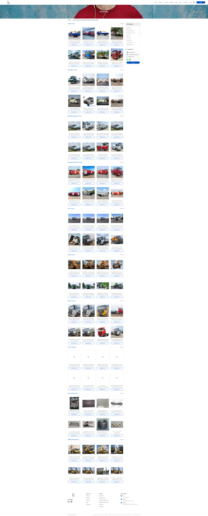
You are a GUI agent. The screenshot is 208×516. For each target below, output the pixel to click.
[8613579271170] (69, 501)
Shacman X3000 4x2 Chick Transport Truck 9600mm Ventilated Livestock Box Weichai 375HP (74, 227)
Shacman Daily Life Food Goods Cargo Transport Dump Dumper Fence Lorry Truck (74, 366)
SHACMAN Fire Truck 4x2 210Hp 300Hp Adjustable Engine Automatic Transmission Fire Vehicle (117, 181)
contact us (185, 2)
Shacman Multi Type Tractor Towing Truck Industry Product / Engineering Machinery (74, 340)
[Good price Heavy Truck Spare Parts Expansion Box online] (117, 424)
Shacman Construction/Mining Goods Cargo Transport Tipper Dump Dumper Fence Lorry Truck (88, 387)
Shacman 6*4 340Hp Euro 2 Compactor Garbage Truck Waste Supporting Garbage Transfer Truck (74, 109)
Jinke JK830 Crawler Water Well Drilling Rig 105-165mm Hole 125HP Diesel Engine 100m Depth (103, 458)
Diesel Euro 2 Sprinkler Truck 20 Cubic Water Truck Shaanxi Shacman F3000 (88, 109)
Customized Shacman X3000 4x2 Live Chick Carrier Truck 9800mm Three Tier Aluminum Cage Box (88, 227)
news (180, 2)
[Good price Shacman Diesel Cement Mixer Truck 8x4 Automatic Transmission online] (88, 147)
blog (176, 2)
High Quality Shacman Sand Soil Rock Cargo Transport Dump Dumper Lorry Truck (88, 366)
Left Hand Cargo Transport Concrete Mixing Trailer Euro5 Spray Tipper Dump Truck (103, 156)
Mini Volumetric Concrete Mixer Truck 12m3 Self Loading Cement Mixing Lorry (74, 134)
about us (160, 2)
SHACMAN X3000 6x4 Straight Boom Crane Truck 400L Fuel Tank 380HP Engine (74, 63)
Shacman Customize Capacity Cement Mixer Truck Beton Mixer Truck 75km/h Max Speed (88, 134)
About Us (88, 495)
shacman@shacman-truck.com (134, 54)
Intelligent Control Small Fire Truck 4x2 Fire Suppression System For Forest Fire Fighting (88, 181)
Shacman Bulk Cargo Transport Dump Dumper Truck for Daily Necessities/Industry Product (102, 366)
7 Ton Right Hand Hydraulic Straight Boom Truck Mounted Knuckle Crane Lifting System (74, 42)
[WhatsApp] (127, 60)
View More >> (122, 23)
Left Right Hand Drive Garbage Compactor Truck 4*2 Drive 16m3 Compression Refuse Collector (102, 88)
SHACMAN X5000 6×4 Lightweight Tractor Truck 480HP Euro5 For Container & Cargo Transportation (88, 248)
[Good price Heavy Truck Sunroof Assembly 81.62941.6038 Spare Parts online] (88, 403)
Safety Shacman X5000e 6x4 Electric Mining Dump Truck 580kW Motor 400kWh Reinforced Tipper (89, 294)
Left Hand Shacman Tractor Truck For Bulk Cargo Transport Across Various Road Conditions (117, 319)
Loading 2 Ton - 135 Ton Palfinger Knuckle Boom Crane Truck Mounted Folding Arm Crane (117, 63)
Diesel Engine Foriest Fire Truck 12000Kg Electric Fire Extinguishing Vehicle (74, 181)
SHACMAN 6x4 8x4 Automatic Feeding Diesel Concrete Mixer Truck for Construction (102, 63)
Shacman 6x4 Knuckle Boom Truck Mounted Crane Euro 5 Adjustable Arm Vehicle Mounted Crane (89, 63)
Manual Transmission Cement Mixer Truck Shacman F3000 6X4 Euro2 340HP (117, 134)
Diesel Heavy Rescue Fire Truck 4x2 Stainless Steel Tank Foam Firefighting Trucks (74, 202)
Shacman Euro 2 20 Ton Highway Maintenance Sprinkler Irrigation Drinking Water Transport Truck (74, 88)
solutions (171, 2)
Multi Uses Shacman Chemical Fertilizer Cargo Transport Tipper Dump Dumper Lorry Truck (74, 387)
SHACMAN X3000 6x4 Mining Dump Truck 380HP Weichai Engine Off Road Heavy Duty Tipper (74, 273)
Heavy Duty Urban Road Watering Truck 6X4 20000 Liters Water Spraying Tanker (117, 109)
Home (156, 2)
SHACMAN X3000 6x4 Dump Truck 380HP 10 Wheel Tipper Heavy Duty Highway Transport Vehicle (117, 273)
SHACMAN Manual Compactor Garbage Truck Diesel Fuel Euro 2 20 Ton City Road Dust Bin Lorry (88, 88)
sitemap (74, 514)
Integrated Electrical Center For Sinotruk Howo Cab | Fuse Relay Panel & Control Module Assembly (88, 433)
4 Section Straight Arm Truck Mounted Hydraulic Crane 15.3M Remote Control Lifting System (102, 42)
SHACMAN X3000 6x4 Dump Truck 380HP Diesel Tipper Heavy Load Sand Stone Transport (103, 273)
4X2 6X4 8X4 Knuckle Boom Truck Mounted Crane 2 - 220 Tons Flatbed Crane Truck (88, 42)
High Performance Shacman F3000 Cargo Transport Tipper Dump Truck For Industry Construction (117, 387)
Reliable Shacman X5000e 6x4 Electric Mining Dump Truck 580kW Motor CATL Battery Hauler (103, 294)
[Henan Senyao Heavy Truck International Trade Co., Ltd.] (9, 2)
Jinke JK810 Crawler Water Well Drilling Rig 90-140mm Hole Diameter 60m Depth (74, 479)
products (166, 2)
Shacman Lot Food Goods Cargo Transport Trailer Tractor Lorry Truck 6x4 (102, 319)
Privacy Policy (70, 514)
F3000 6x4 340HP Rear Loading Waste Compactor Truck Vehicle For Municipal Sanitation (102, 109)
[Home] (74, 496)
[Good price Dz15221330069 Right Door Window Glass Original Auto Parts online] (103, 403)
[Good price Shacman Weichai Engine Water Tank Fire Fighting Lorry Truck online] (117, 193)
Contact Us (88, 504)
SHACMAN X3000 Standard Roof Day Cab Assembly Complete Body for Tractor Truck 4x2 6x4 (74, 412)
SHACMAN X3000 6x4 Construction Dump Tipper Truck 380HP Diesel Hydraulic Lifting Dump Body (88, 273)
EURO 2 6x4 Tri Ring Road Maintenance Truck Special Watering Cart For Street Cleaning (117, 88)
